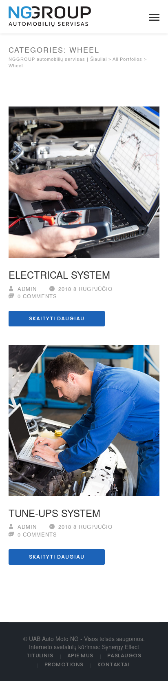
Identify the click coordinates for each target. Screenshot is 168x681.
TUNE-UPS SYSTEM (54, 513)
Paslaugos (124, 655)
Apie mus (80, 655)
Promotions (64, 664)
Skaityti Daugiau (56, 318)
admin (27, 289)
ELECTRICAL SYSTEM (59, 274)
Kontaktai (113, 664)
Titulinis (40, 655)
